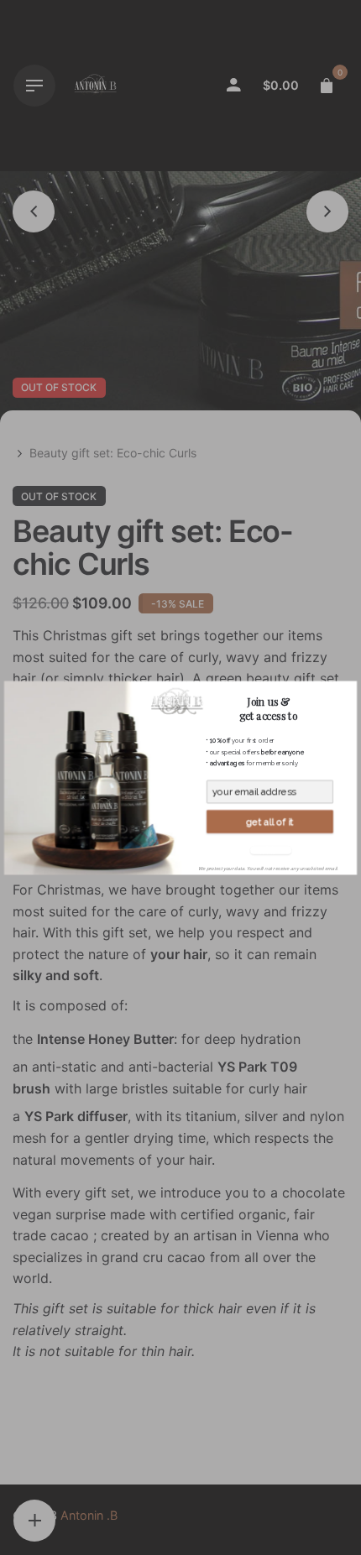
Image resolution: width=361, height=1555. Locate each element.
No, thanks (269, 849)
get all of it (270, 821)
